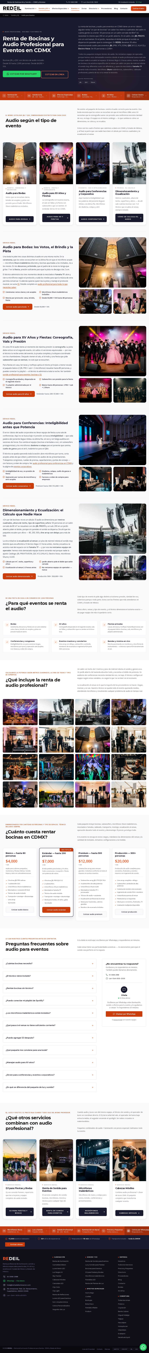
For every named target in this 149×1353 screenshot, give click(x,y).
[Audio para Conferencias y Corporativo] (93, 163)
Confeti (88, 1296)
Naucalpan (122, 1322)
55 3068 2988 (12, 1277)
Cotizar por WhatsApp (23, 74)
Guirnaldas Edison (59, 1265)
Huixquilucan (123, 1326)
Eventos (74, 8)
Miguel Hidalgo (123, 1315)
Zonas (84, 8)
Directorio (93, 8)
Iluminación (30, 8)
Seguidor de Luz (58, 1309)
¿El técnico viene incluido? (18, 976)
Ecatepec (121, 1334)
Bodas (120, 1287)
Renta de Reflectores (60, 1294)
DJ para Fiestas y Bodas (19, 1188)
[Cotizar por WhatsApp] (143, 1347)
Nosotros (121, 1261)
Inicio (6, 15)
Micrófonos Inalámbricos (86, 1189)
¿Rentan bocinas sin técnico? (20, 988)
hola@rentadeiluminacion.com (19, 1285)
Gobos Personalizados (61, 1306)
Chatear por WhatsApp (125, 1014)
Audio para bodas (18, 219)
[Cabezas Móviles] (129, 1160)
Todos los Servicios (125, 1265)
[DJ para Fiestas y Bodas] (19, 1160)
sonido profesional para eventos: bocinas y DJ (22, 374)
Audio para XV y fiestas (55, 218)
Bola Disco (89, 1304)
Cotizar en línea (54, 74)
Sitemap (107, 1349)
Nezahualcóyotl (124, 1337)
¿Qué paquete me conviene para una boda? (26, 1050)
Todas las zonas (124, 1300)
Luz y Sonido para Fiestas (94, 1265)
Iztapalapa (122, 1330)
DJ (18, 284)
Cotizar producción (129, 912)
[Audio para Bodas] (19, 163)
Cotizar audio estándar (56, 910)
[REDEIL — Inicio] (12, 9)
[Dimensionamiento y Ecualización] (129, 163)
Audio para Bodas (15, 193)
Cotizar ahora (16, 1244)
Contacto (123, 8)
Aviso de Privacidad (88, 1349)
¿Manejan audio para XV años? (20, 1062)
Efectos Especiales (59, 8)
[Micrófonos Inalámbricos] (93, 1160)
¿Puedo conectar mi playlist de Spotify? (25, 1000)
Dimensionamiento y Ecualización (127, 192)
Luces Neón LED (58, 1268)
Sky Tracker (56, 1276)
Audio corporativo (91, 219)
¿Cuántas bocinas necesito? (19, 963)
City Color (56, 1287)
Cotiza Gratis (138, 8)
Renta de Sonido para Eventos (54, 1189)
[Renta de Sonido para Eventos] (56, 1160)
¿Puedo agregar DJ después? (20, 1038)
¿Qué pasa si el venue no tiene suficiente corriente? (30, 1025)
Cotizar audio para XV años (17, 394)
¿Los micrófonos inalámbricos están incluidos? (28, 1013)
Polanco (121, 1304)
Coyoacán (122, 1308)
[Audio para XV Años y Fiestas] (56, 163)
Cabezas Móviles (124, 1188)
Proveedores (106, 8)
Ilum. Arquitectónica (60, 1302)
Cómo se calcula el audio (128, 218)
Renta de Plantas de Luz (94, 1283)
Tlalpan (120, 1319)
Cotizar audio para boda (16, 307)
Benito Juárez (123, 1311)
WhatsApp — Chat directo (16, 1281)
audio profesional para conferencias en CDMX (52, 463)
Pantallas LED (90, 1280)
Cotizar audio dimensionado (18, 576)
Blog (116, 8)
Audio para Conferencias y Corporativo (93, 192)
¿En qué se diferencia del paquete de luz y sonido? (30, 1087)
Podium (88, 1311)
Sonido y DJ (43, 8)
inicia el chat (117, 1020)
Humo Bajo (89, 1293)
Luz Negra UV (57, 1272)
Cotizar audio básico (19, 910)
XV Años (121, 1291)
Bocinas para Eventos (93, 1268)
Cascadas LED (57, 1283)
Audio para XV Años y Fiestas (54, 194)
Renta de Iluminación (60, 1261)
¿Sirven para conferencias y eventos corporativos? (30, 1075)
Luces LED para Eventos (61, 1298)
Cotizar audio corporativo (17, 486)
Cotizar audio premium (92, 914)
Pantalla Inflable (91, 1308)
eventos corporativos (23, 466)
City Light (55, 1291)
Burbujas (88, 1300)
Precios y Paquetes (125, 1268)
